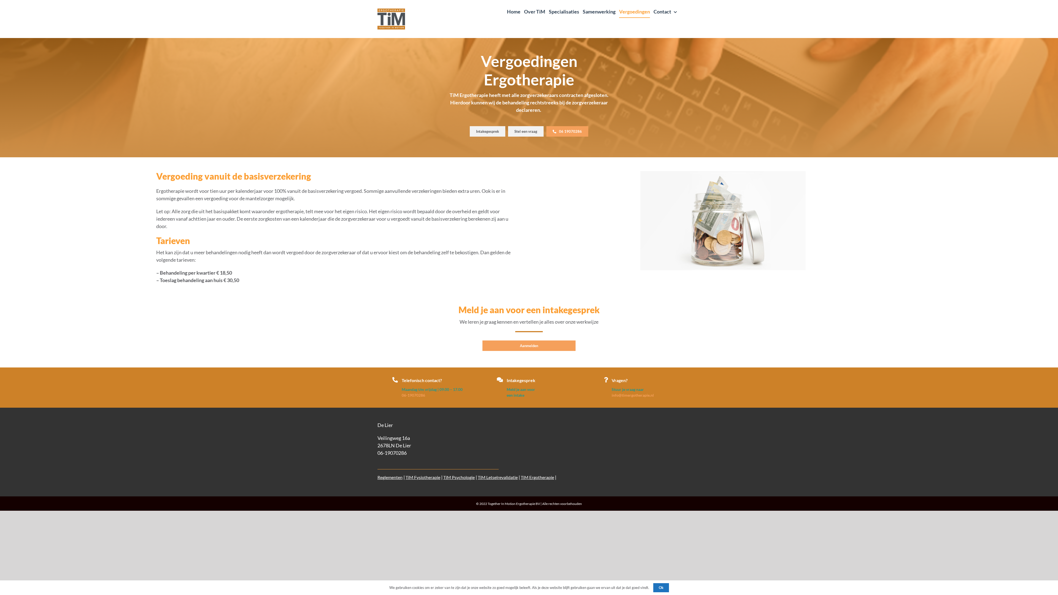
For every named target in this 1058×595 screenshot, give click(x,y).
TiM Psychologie (459, 477)
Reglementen (390, 477)
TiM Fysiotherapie (423, 477)
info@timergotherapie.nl (633, 395)
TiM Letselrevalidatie (498, 477)
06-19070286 (413, 395)
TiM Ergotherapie (537, 477)
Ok (661, 587)
